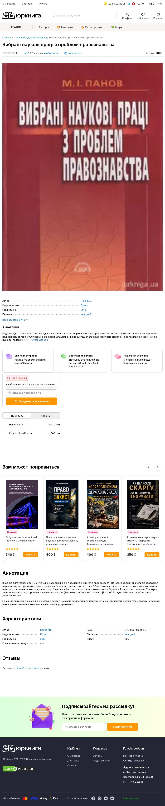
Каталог (15, 27)
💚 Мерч (116, 27)
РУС (151, 3)
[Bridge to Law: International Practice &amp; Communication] (22, 504)
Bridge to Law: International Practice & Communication (21, 539)
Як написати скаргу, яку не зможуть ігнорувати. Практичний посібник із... (143, 540)
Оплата (43, 3)
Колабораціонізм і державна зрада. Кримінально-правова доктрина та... (100, 541)
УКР (160, 3)
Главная (6, 37)
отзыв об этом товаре (26, 668)
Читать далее (39, 339)
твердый (86, 314)
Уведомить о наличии (34, 401)
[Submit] (54, 15)
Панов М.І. (86, 300)
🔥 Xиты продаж (92, 27)
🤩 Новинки (65, 27)
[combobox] (84, 15)
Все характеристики (14, 319)
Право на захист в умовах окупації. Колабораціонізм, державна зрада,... (62, 540)
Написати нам (131, 798)
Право (84, 305)
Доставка (27, 3)
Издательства (101, 760)
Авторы (44, 27)
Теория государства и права (30, 37)
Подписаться (122, 727)
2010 (83, 309)
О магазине (8, 3)
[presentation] (148, 467)
